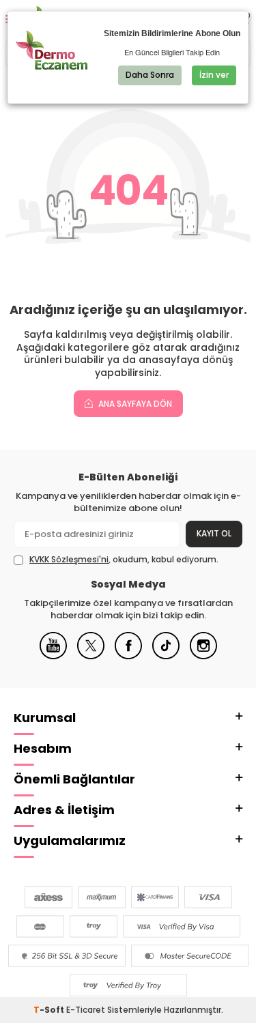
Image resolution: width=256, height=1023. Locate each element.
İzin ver (214, 75)
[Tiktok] (166, 656)
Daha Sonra (150, 75)
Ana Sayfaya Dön (134, 403)
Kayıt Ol (214, 533)
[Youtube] (53, 656)
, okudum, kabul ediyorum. (123, 559)
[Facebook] (128, 656)
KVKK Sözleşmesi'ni (69, 559)
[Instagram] (203, 656)
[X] (90, 656)
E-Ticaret (85, 1009)
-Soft (49, 1009)
